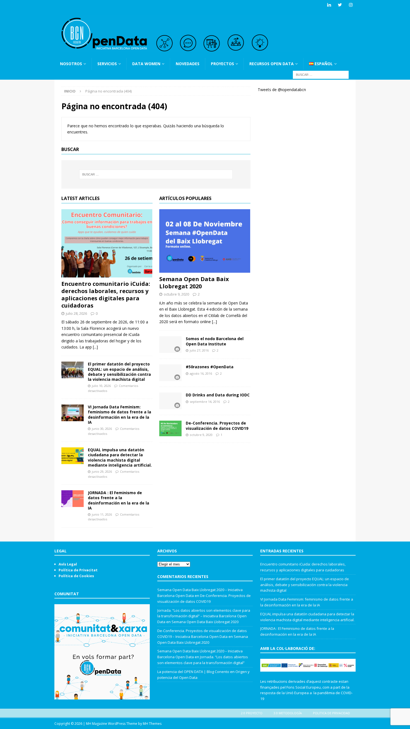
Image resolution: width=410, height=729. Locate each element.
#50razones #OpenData (209, 366)
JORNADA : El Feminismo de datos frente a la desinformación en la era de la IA (118, 500)
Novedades (187, 63)
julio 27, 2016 (199, 350)
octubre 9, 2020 (176, 294)
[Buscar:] (321, 74)
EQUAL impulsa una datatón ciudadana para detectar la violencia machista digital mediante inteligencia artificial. (120, 457)
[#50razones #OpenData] (170, 372)
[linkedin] (329, 5)
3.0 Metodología (288, 713)
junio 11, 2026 (102, 514)
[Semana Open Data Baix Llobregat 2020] (204, 241)
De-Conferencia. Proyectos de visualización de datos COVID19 (217, 425)
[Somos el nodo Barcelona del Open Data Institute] (170, 344)
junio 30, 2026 (102, 428)
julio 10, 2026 (101, 386)
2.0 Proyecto (251, 713)
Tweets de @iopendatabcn (282, 89)
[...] (95, 347)
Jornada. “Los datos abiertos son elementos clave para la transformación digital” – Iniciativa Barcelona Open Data (203, 616)
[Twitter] (340, 5)
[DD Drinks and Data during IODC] (170, 400)
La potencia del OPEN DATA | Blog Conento (193, 671)
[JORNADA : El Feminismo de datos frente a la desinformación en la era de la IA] (72, 498)
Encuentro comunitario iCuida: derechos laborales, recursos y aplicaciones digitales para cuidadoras (105, 294)
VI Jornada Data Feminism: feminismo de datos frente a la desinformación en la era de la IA (119, 414)
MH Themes (152, 723)
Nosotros (71, 63)
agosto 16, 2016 (201, 373)
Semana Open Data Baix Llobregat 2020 (194, 282)
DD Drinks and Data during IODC (218, 395)
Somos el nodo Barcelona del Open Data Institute (214, 341)
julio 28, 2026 (76, 313)
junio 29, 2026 (102, 471)
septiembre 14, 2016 (205, 401)
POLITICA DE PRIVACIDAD (331, 713)
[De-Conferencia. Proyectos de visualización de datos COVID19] (170, 428)
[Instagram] (351, 5)
